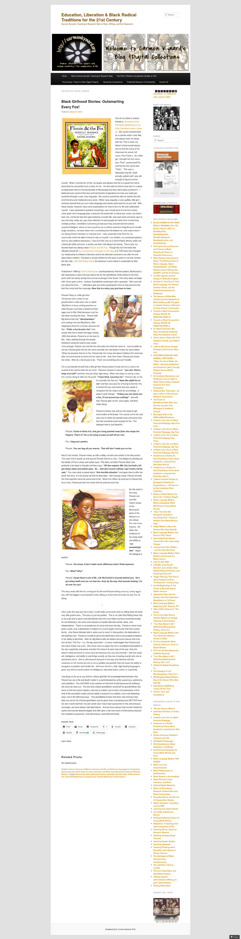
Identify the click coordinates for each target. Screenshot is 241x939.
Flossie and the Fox (98, 247)
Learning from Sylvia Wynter (165, 808)
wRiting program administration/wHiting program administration (165, 879)
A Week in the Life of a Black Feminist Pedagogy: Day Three (165, 438)
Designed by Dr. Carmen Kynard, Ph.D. (120, 929)
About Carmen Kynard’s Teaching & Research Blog (91, 76)
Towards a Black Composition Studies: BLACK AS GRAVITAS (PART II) (166, 314)
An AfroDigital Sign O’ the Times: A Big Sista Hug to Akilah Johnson (164, 588)
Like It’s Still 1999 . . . (162, 561)
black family (80, 774)
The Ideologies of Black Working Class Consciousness (163, 859)
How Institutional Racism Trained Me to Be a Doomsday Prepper (166, 541)
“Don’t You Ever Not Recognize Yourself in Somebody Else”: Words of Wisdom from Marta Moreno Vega (165, 517)
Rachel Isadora (119, 776)
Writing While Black (161, 885)
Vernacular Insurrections (113, 82)
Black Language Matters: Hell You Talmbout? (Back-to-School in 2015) (166, 635)
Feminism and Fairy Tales (117, 774)
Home (64, 76)
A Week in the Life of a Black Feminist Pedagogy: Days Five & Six (166, 423)
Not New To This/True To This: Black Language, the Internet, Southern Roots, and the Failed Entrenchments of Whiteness (166, 287)
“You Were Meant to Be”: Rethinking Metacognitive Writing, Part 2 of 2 (164, 627)
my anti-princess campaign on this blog (96, 250)
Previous (157, 911)
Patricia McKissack (89, 271)
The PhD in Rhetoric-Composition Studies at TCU (136, 76)
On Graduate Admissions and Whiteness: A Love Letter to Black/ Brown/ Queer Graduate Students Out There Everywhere (166, 382)
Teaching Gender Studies (164, 841)
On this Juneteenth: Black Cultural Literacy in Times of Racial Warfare (165, 644)
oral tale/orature (90, 776)
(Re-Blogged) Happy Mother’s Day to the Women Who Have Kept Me (166, 680)
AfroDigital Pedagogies (163, 741)
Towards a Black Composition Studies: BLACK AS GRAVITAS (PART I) (166, 323)
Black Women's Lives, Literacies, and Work (93, 771)
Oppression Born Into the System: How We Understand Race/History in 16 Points (165, 597)
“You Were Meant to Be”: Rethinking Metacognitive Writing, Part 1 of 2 (164, 659)
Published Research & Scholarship (141, 82)
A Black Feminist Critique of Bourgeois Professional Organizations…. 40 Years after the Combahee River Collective (165, 485)
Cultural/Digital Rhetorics (164, 785)
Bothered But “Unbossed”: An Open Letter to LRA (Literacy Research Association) (166, 393)
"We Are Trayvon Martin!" (164, 708)
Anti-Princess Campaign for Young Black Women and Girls (165, 752)
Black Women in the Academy (166, 776)
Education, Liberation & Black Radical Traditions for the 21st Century (98, 17)
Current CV (163, 82)
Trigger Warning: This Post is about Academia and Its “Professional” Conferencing (166, 579)
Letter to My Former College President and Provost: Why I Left (166, 349)
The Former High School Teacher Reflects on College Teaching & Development (165, 618)
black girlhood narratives (96, 774)
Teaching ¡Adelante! (161, 844)
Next (176, 911)
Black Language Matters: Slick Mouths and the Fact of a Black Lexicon (166, 556)
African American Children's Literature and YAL (88, 769)
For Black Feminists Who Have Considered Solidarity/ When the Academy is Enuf (165, 331)
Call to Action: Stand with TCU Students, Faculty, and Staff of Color (166, 340)
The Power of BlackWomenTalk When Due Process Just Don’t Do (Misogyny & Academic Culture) (165, 405)
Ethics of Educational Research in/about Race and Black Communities (165, 791)
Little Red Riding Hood (74, 776)
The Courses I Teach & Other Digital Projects (80, 82)
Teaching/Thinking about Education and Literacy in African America (164, 850)
